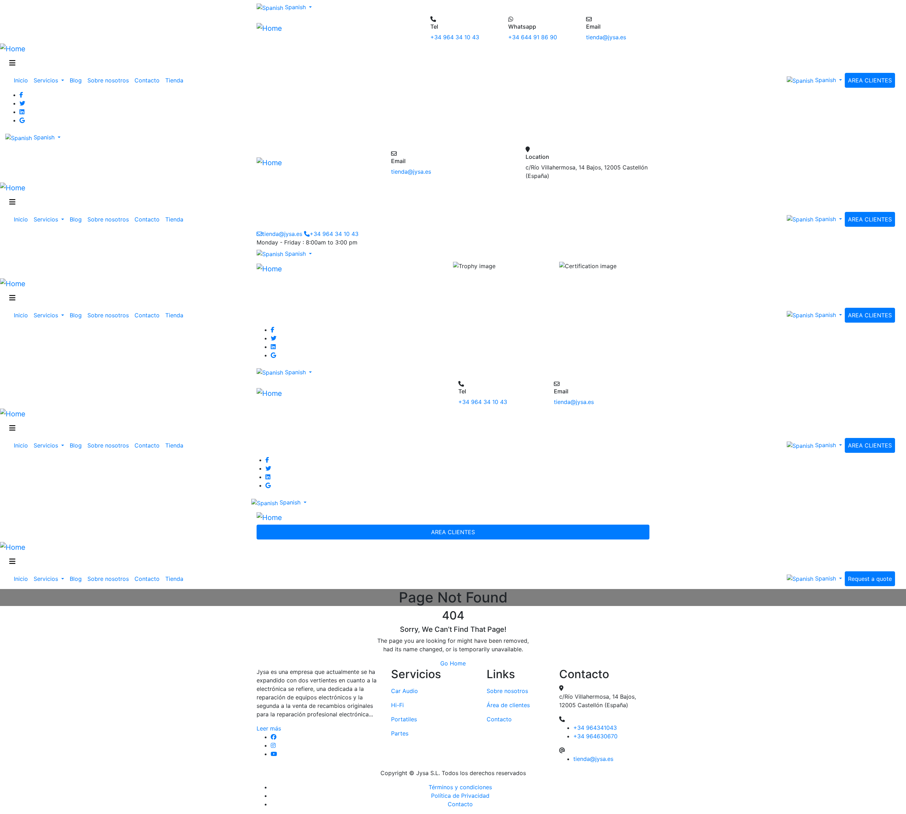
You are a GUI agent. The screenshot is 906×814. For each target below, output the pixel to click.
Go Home (453, 663)
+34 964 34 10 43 (454, 37)
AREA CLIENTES (870, 80)
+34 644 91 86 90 (532, 37)
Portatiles (404, 719)
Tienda (174, 80)
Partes (399, 733)
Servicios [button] (47, 80)
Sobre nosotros (108, 80)
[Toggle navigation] (12, 63)
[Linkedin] (460, 112)
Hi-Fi (397, 705)
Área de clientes (508, 705)
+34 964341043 (595, 727)
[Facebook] (460, 95)
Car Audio (404, 690)
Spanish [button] (295, 7)
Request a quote (870, 578)
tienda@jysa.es (606, 37)
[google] (460, 120)
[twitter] (460, 103)
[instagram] (325, 745)
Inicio (21, 80)
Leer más (269, 728)
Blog (76, 80)
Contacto (147, 80)
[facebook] (325, 737)
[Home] (269, 28)
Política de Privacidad (460, 795)
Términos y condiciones (460, 787)
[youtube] (325, 754)
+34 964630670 (595, 736)
